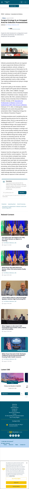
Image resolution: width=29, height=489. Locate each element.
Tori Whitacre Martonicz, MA (9, 242)
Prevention (4, 204)
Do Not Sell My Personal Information (14, 415)
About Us (14, 406)
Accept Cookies (16, 486)
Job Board (14, 411)
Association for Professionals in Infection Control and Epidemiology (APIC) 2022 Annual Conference (14, 103)
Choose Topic (13, 6)
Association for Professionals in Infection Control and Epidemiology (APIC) (14, 207)
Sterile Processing (21, 204)
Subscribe (21, 192)
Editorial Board (14, 407)
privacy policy (5, 196)
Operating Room (12, 204)
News (16, 444)
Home (2, 14)
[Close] (26, 462)
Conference (7, 14)
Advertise (14, 404)
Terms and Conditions (14, 412)
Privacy (14, 414)
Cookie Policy (12, 476)
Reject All (16, 482)
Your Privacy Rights (14, 417)
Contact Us (14, 409)
